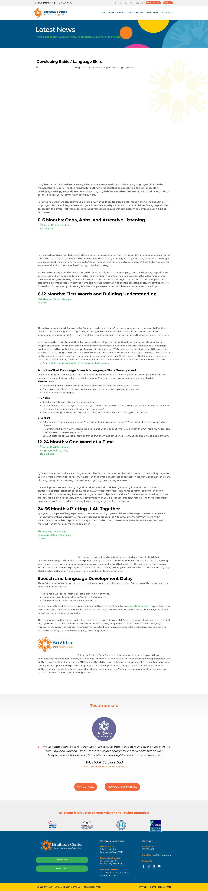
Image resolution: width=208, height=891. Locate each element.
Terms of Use (163, 887)
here (89, 672)
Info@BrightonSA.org (44, 3)
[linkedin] (125, 3)
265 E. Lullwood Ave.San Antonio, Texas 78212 (111, 862)
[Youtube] (159, 866)
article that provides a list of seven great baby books (78, 363)
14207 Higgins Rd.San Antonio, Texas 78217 (111, 850)
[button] (38, 747)
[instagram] (131, 3)
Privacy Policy (147, 887)
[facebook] (115, 3)
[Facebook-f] (143, 866)
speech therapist (138, 606)
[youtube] (120, 3)
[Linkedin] (154, 866)
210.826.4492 (65, 3)
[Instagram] (148, 866)
